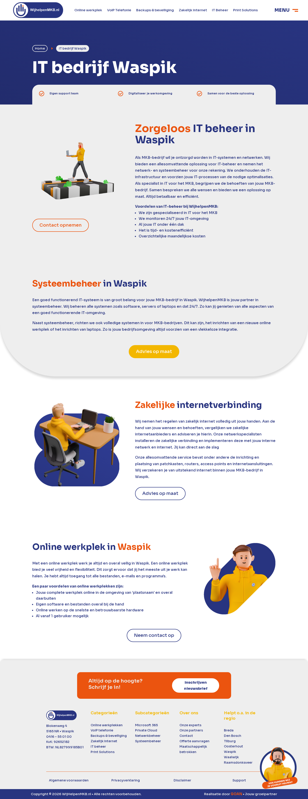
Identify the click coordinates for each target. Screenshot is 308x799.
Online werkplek (88, 10)
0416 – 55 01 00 (59, 737)
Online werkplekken (107, 725)
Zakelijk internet (193, 10)
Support (239, 780)
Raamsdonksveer (238, 762)
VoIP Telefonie (119, 10)
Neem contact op (154, 635)
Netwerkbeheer (148, 736)
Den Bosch (232, 736)
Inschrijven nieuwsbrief (195, 685)
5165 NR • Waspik (60, 731)
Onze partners (191, 730)
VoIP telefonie (102, 730)
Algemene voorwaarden (69, 780)
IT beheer (98, 746)
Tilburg (230, 741)
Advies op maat (154, 351)
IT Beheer (220, 10)
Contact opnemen (60, 225)
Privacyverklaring (125, 780)
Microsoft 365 (146, 725)
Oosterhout (233, 746)
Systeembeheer (148, 741)
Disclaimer (182, 780)
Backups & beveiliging (155, 10)
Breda (229, 730)
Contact (186, 736)
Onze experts (190, 725)
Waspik (230, 752)
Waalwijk (231, 757)
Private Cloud (146, 730)
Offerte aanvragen (194, 741)
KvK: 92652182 (57, 742)
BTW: (65, 747)
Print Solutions (245, 10)
